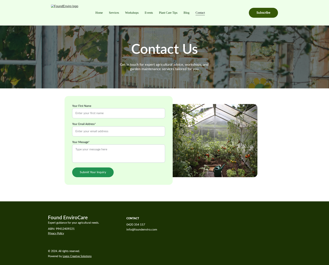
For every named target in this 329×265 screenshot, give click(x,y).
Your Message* (80, 142)
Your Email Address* (84, 124)
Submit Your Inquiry (93, 172)
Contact (200, 12)
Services (114, 12)
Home (99, 12)
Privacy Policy (56, 233)
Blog (186, 12)
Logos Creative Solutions (77, 256)
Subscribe (263, 12)
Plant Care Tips (168, 12)
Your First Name (81, 106)
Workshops (132, 12)
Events (149, 12)
